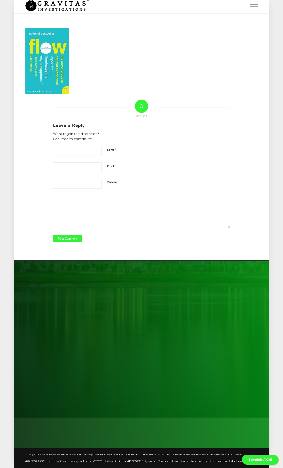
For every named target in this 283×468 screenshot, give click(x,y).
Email (111, 166)
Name (111, 149)
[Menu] (252, 6)
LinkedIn (244, 363)
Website (112, 182)
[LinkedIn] (227, 364)
